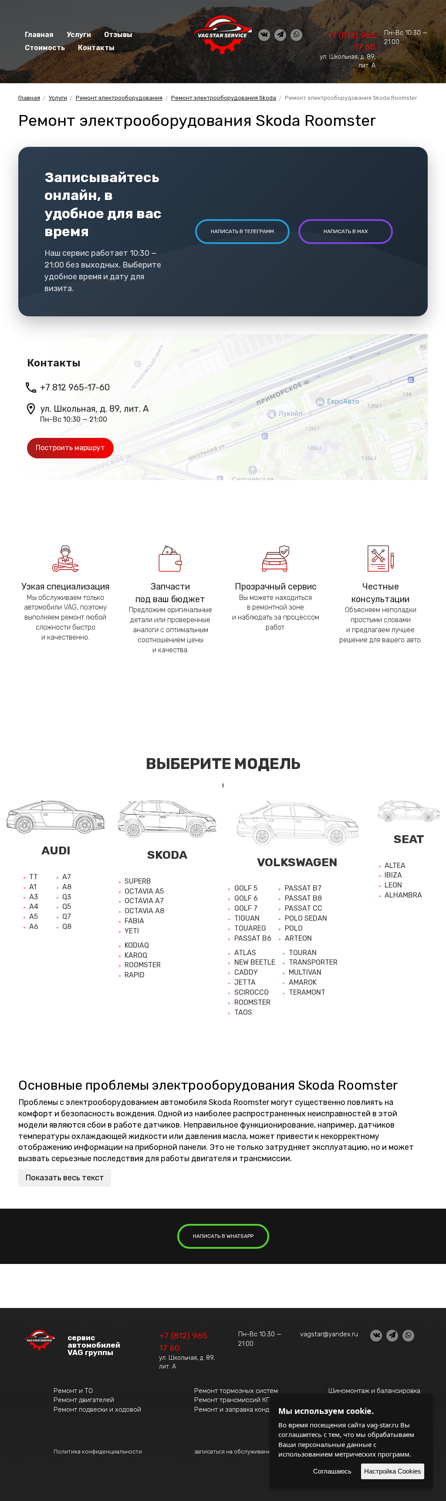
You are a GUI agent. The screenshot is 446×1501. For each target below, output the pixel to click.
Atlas (245, 953)
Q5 (66, 906)
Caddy (246, 972)
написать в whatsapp (223, 1236)
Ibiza (393, 875)
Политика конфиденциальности (98, 1451)
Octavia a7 (144, 901)
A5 (33, 916)
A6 (33, 926)
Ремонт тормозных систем (236, 1391)
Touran (303, 953)
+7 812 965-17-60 (75, 387)
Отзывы (118, 34)
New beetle (254, 962)
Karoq (136, 955)
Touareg (250, 928)
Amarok (303, 982)
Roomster (143, 965)
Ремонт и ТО (73, 1391)
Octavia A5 (144, 891)
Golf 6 (246, 898)
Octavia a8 (144, 911)
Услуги (79, 34)
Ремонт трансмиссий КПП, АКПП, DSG (252, 1400)
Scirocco (251, 992)
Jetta (245, 982)
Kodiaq (137, 945)
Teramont (307, 992)
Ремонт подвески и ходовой (97, 1409)
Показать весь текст (64, 1178)
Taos (243, 1012)
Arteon (298, 938)
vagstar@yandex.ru (329, 1334)
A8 (66, 887)
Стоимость (45, 48)
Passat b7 (303, 888)
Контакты (96, 48)
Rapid (135, 975)
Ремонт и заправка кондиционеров (249, 1409)
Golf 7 (245, 908)
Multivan (305, 972)
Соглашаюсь (332, 1471)
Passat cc (303, 908)
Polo (294, 928)
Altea (395, 865)
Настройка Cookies (392, 1471)
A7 (66, 877)
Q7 (66, 916)
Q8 (66, 926)
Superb (138, 881)
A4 (33, 906)
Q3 (66, 897)
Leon (393, 885)
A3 (33, 897)
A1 (33, 887)
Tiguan (247, 918)
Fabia (134, 921)
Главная (39, 34)
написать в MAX (346, 231)
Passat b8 (303, 898)
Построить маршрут (70, 448)
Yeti (132, 931)
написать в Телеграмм (242, 231)
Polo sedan (306, 918)
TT (33, 877)
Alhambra (403, 895)
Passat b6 (252, 938)
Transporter (313, 962)
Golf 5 (245, 888)
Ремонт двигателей (84, 1400)
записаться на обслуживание (234, 1451)
